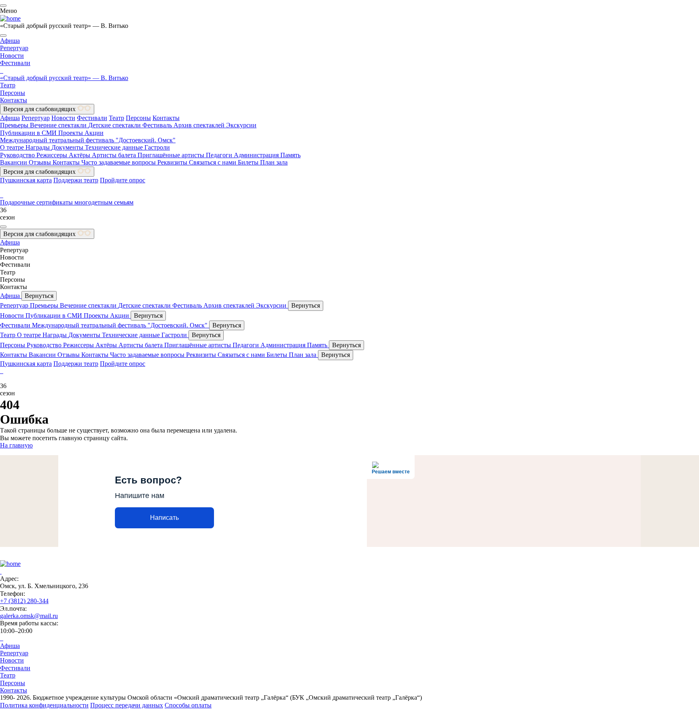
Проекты (71, 132)
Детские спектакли (115, 125)
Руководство (18, 155)
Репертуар (14, 47)
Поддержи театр (75, 180)
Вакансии (14, 162)
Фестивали (15, 62)
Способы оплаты (188, 705)
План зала (274, 162)
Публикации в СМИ (29, 132)
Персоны (12, 92)
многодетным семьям (103, 202)
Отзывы (41, 162)
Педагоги (220, 155)
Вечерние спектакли (59, 125)
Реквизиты (173, 162)
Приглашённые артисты (172, 155)
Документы (68, 147)
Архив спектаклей (200, 125)
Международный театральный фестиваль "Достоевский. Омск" (88, 140)
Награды (38, 147)
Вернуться (39, 295)
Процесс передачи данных (126, 705)
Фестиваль (158, 125)
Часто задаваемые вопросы (119, 162)
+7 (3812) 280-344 (24, 600)
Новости (12, 55)
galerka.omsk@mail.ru (29, 615)
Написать (164, 517)
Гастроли (157, 147)
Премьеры (15, 125)
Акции (94, 132)
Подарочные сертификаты (37, 202)
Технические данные (114, 147)
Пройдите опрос (122, 180)
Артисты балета (115, 155)
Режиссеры (52, 155)
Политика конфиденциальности (44, 705)
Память (290, 155)
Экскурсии (241, 125)
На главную (16, 445)
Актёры (80, 155)
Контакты (13, 100)
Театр (7, 85)
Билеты (249, 162)
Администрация (257, 155)
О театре (12, 147)
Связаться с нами (213, 162)
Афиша (10, 40)
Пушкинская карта (26, 180)
